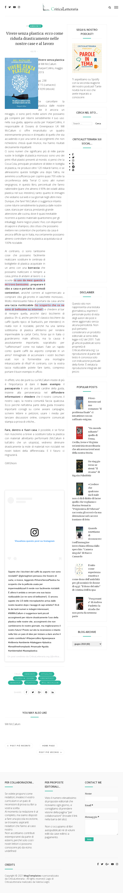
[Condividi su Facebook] (26, 692)
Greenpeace (47, 678)
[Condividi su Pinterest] (46, 692)
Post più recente (20, 746)
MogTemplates (32, 875)
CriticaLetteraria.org (39, 656)
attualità (46, 674)
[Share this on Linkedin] (52, 692)
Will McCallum (50, 683)
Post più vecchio (49, 752)
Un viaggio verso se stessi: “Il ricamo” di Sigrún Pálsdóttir (86, 468)
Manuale (15, 683)
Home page (48, 746)
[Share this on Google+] (39, 692)
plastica (31, 683)
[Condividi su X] (33, 692)
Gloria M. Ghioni (24, 678)
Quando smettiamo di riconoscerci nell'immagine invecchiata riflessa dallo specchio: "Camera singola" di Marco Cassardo (87, 542)
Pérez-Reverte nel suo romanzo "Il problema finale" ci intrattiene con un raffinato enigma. (87, 409)
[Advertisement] (87, 231)
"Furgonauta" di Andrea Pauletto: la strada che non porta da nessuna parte (87, 607)
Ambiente (35, 26)
